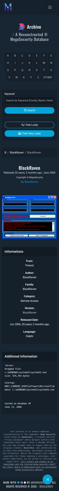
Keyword (10, 93)
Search (31, 110)
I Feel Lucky (31, 124)
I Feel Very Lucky (31, 133)
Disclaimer (46, 486)
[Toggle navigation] (50, 7)
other (47, 77)
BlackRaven (17, 152)
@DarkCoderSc (40, 482)
